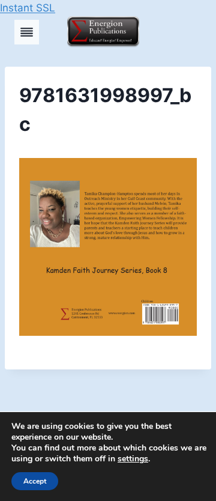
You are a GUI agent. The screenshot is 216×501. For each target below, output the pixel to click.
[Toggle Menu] (26, 32)
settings (133, 459)
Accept (34, 481)
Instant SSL (27, 8)
